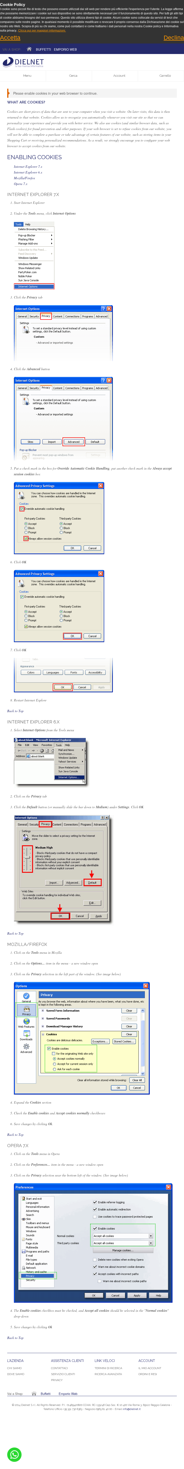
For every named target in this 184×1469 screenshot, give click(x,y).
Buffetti (43, 49)
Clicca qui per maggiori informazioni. (42, 30)
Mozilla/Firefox (24, 178)
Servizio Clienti (63, 1374)
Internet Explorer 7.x (28, 166)
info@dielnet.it (132, 1409)
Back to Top (15, 711)
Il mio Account (149, 1368)
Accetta (10, 37)
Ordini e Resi (147, 1374)
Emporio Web (65, 49)
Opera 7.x (20, 183)
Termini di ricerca (108, 1368)
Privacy (57, 1380)
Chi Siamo (14, 1368)
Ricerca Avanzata (108, 1374)
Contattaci (59, 1368)
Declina (174, 37)
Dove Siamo (15, 1374)
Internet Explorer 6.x (28, 172)
